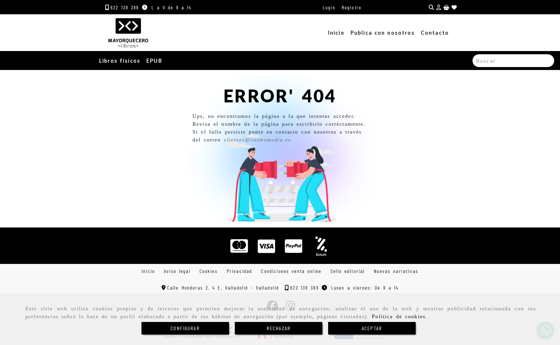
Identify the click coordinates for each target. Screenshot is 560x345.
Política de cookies (399, 316)
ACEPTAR (372, 328)
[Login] (454, 7)
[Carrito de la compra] (446, 7)
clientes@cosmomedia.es (257, 140)
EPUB (154, 60)
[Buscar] (431, 7)
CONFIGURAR (185, 328)
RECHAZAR (278, 328)
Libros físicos (119, 60)
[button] (438, 7)
